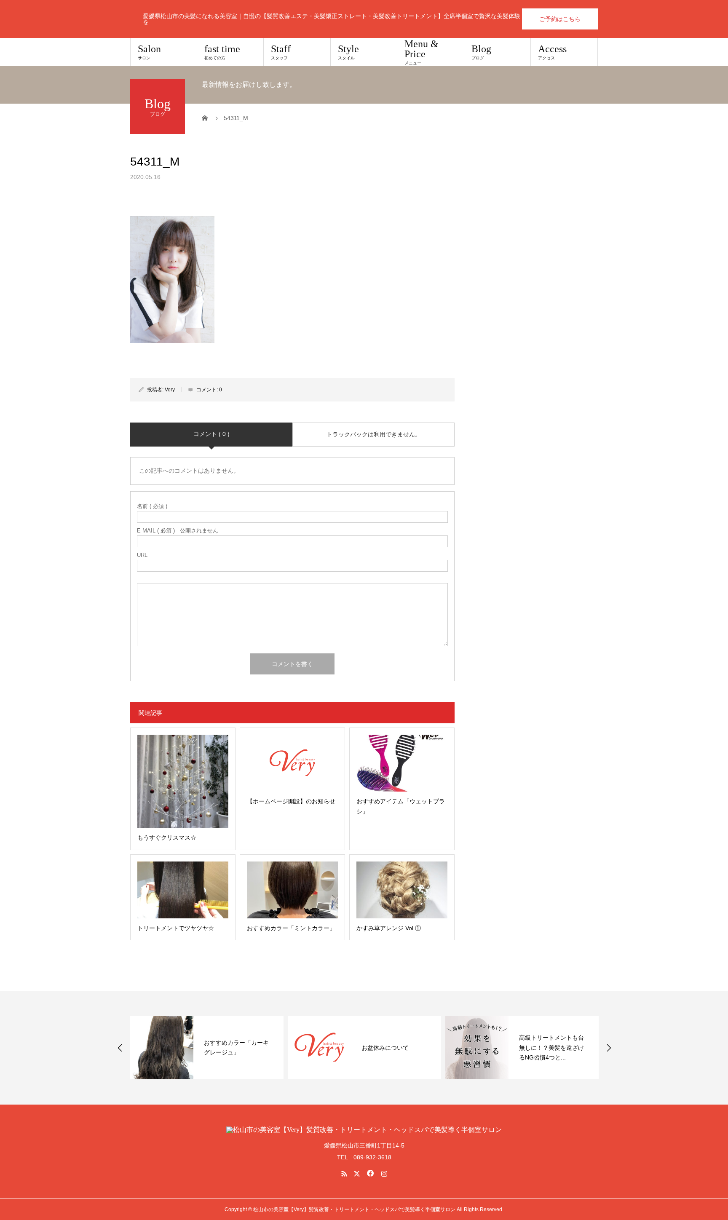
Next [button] (609, 1047)
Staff (281, 51)
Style (348, 51)
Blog (481, 51)
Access (552, 51)
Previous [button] (120, 1047)
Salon (149, 51)
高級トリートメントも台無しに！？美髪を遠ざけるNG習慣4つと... (551, 1047)
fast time (222, 51)
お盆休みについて (385, 1047)
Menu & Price (421, 51)
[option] (207, 1047)
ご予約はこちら (560, 19)
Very (170, 390)
